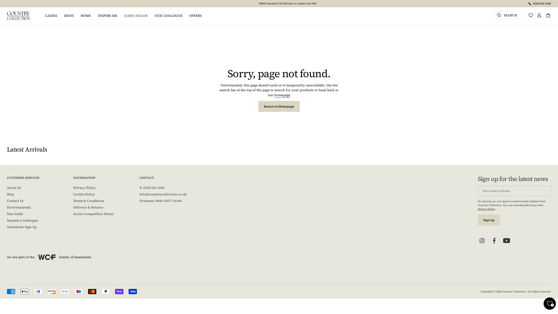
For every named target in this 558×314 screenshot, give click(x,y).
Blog (10, 194)
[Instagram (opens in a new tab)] (482, 240)
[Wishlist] (531, 15)
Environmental (19, 207)
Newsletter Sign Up (22, 227)
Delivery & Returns (88, 207)
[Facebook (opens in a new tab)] (494, 240)
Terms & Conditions (88, 200)
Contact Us (15, 200)
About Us (14, 187)
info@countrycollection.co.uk (163, 194)
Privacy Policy (84, 187)
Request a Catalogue (22, 220)
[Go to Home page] (18, 16)
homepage (282, 95)
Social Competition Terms (93, 214)
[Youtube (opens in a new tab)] (506, 240)
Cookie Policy (84, 194)
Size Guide (15, 214)
